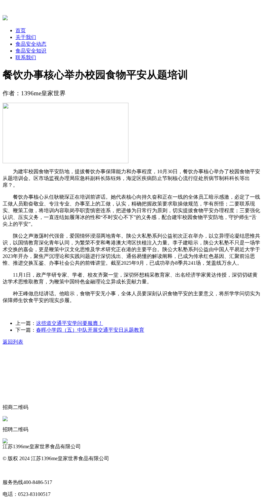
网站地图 (13, 470)
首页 (20, 30)
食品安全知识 (30, 50)
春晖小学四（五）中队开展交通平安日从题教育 (90, 330)
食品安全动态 (30, 44)
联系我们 (25, 57)
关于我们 (25, 37)
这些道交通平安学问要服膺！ (69, 323)
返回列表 (13, 342)
